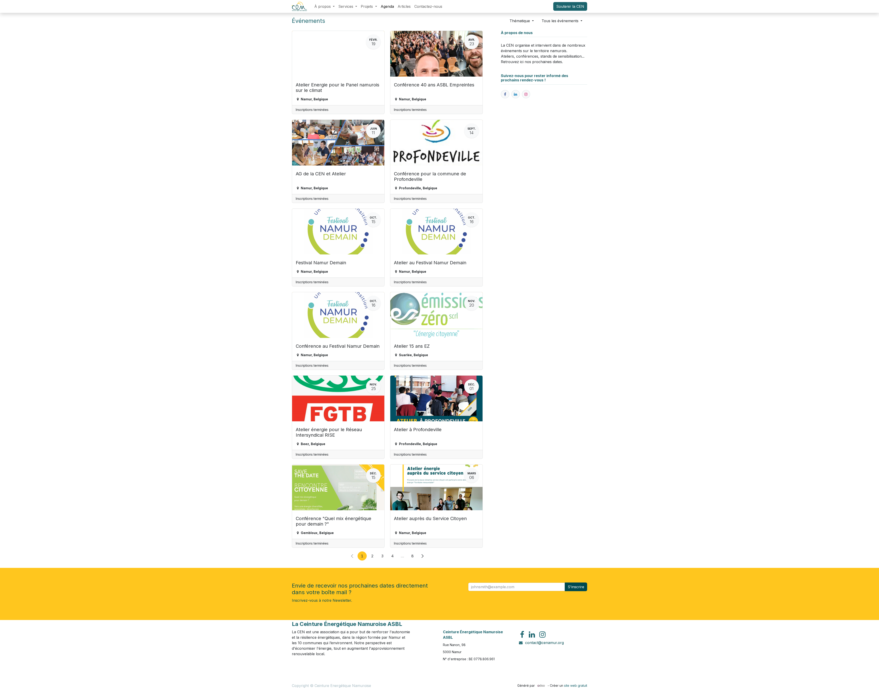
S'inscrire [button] (576, 587)
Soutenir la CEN (570, 6)
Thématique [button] (520, 21)
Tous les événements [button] (561, 21)
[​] (505, 94)
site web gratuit (575, 685)
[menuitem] (324, 6)
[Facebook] (522, 634)
